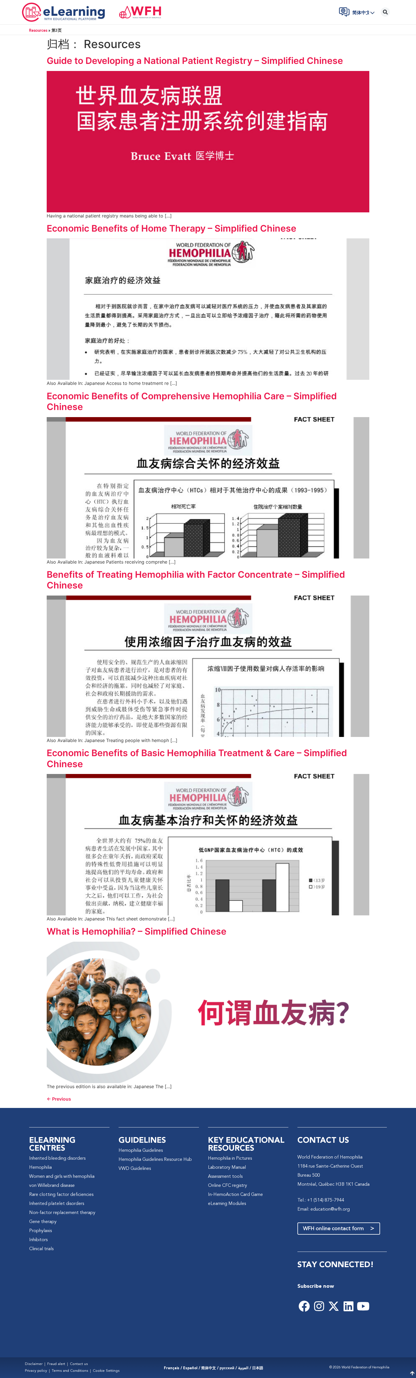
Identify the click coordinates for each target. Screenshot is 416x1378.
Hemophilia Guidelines (141, 1150)
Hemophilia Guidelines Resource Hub (155, 1159)
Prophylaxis (40, 1231)
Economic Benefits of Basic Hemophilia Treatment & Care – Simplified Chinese (197, 758)
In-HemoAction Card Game (235, 1194)
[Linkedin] (348, 1306)
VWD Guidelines (135, 1168)
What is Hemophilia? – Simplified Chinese (136, 931)
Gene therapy (43, 1222)
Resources (38, 31)
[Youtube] (363, 1306)
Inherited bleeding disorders (57, 1158)
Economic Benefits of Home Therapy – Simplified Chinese (171, 228)
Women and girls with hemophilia (62, 1176)
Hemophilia (40, 1167)
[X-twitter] (333, 1306)
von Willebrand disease (52, 1185)
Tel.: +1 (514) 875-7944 (320, 1200)
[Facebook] (304, 1306)
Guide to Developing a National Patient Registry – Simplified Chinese (195, 60)
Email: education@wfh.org (323, 1209)
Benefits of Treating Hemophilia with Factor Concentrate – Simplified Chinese (196, 580)
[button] (365, 12)
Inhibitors (38, 1240)
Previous (59, 1099)
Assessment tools (225, 1176)
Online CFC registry (227, 1185)
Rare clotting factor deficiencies (61, 1194)
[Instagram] (319, 1306)
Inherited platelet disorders (56, 1204)
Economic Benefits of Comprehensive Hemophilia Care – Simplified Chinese (192, 401)
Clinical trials (41, 1249)
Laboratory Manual (227, 1167)
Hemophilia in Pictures (230, 1158)
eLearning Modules (227, 1204)
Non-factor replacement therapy (62, 1213)
